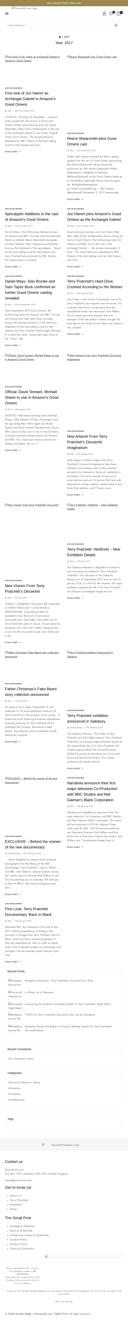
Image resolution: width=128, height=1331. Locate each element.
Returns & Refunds (21, 1230)
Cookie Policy (18, 1239)
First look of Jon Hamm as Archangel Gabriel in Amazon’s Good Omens (30, 98)
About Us (16, 1195)
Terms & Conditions (22, 1248)
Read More (13, 151)
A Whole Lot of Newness (39, 992)
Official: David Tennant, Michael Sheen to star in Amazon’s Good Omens (31, 397)
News (13, 1209)
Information (14, 1088)
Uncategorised (13, 88)
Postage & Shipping (22, 1226)
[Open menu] (7, 13)
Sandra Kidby (76, 727)
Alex (10, 110)
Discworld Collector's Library (24, 1082)
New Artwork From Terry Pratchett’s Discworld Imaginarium (87, 442)
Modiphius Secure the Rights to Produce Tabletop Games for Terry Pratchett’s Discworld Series (68, 1028)
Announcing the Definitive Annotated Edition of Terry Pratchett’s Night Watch (68, 1004)
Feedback (16, 1204)
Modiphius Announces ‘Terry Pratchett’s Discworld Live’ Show (59, 980)
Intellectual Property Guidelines (29, 1235)
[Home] (60, 37)
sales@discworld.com (18, 1180)
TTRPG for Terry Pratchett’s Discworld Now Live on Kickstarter (60, 1015)
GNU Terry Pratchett (64, 1301)
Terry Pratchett (19, 1200)
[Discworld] (29, 13)
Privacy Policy (19, 1244)
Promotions (14, 1094)
